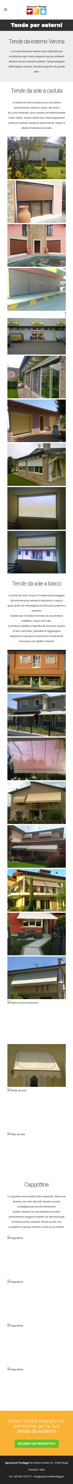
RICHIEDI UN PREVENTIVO (36, 1443)
